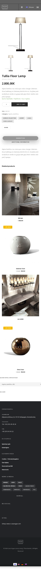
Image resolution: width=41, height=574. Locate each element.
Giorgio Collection (9, 118)
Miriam (20, 218)
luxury (21, 118)
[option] (10, 63)
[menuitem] (15, 564)
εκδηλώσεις (6, 489)
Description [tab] (20, 138)
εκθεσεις (17, 489)
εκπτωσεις (26, 489)
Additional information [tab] (20, 142)
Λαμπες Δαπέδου (13, 114)
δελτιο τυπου (30, 486)
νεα (34, 489)
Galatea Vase (20, 269)
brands (5, 482)
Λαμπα (29, 118)
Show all (19, 496)
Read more (18, 312)
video (20, 486)
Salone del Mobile (9, 486)
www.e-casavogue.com (13, 524)
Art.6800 (20, 319)
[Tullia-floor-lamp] (10, 63)
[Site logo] (5, 7)
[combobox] (20, 384)
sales (20, 482)
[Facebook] (37, 2)
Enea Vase (20, 369)
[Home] (20, 542)
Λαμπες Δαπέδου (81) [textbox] (21, 384)
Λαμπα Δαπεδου (7, 121)
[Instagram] (39, 2)
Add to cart (21, 104)
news (13, 482)
